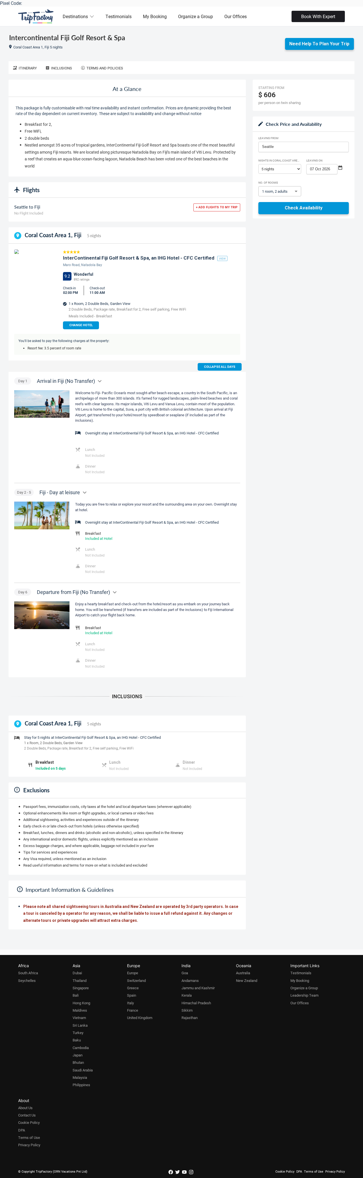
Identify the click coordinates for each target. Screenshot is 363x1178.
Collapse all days (219, 367)
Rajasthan (190, 1017)
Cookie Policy (29, 1122)
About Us (25, 1107)
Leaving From (268, 138)
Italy (130, 1002)
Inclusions (61, 68)
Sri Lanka (80, 1025)
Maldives (80, 1010)
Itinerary (28, 68)
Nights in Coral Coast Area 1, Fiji (279, 160)
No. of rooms (268, 182)
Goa (185, 972)
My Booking (155, 16)
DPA (21, 1130)
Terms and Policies (104, 68)
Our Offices (235, 16)
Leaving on (314, 160)
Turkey (78, 1032)
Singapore (81, 987)
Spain (131, 995)
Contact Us (27, 1115)
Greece (133, 987)
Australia (243, 972)
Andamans (190, 980)
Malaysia (80, 1077)
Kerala (187, 995)
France (132, 1010)
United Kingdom (139, 1017)
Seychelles (27, 980)
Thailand (79, 980)
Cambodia (81, 1047)
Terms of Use (29, 1137)
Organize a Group (195, 16)
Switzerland (136, 980)
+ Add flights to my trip (217, 207)
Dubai (77, 972)
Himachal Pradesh (196, 1002)
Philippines (81, 1084)
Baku (77, 1040)
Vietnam (79, 1017)
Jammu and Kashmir (198, 987)
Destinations (75, 16)
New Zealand (246, 980)
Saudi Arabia (83, 1070)
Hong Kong (81, 1002)
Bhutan (78, 1062)
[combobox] (303, 147)
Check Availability (303, 208)
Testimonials (118, 16)
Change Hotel (81, 325)
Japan (78, 1055)
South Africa (28, 972)
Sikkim (187, 1010)
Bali (76, 995)
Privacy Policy (29, 1144)
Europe (132, 972)
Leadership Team (304, 995)
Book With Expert (318, 16)
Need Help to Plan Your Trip (319, 43)
